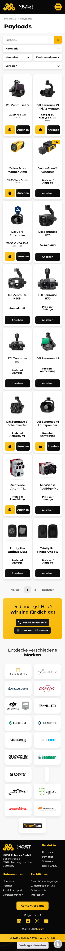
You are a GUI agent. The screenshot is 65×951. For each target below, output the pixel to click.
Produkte (10, 18)
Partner (7, 885)
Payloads (47, 856)
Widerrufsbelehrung (43, 885)
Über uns (8, 881)
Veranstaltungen (13, 894)
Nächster (48, 589)
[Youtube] (46, 921)
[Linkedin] (19, 921)
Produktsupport (12, 890)
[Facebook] (28, 921)
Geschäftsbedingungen (45, 881)
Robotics (47, 852)
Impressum (38, 894)
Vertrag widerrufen (32, 945)
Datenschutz (38, 890)
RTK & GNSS (49, 865)
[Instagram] (37, 921)
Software (47, 861)
